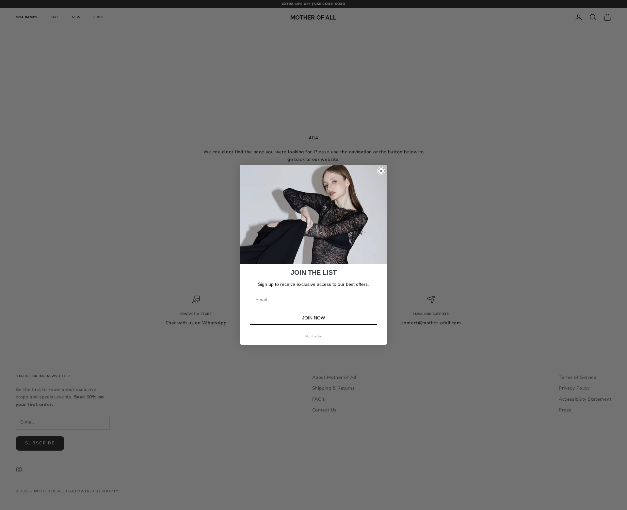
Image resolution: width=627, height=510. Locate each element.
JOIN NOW (313, 317)
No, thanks (313, 336)
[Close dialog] (381, 171)
